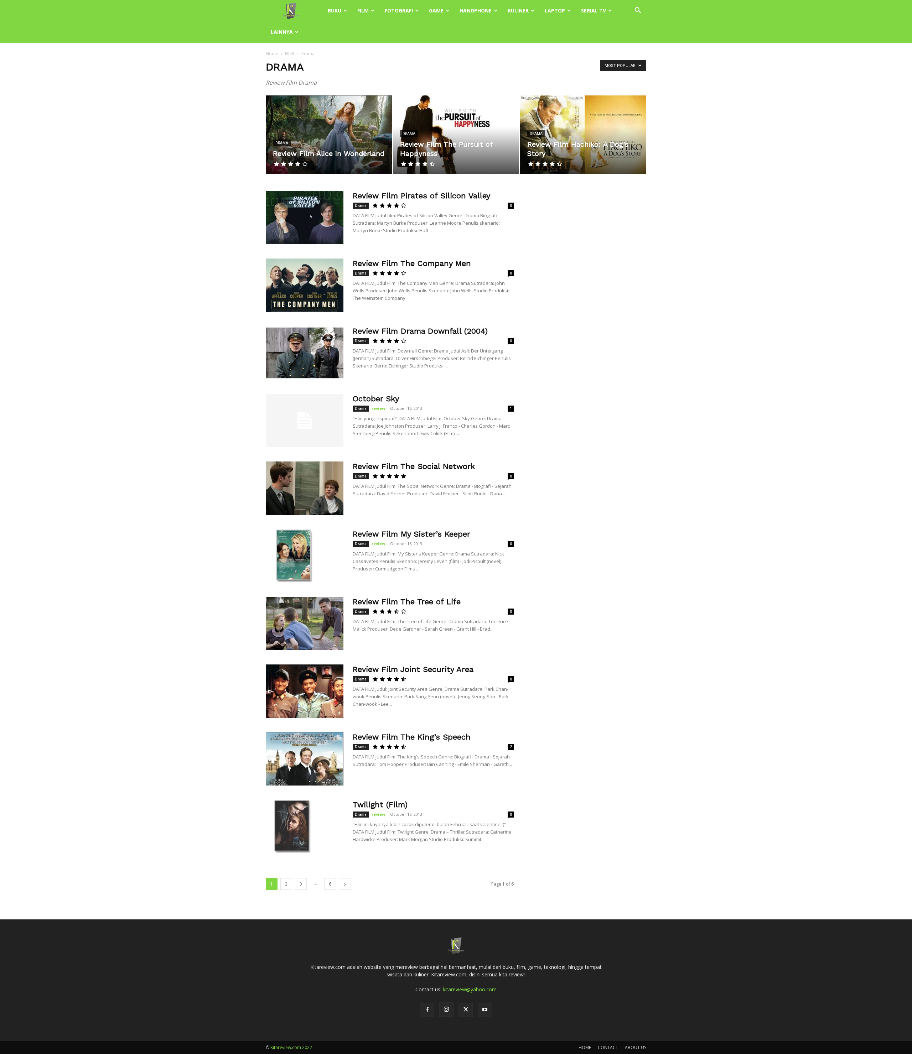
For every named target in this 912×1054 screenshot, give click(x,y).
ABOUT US (635, 1047)
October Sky (376, 398)
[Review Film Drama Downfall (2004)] (304, 353)
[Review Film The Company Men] (304, 285)
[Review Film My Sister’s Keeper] (292, 556)
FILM (363, 10)
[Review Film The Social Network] (304, 488)
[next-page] (345, 884)
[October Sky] (304, 420)
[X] (465, 1010)
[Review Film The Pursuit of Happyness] (456, 134)
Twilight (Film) (380, 804)
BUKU (334, 10)
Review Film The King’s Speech (412, 736)
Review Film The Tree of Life (407, 601)
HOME (585, 1047)
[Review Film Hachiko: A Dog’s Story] (583, 134)
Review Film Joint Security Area (413, 669)
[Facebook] (427, 1010)
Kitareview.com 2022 (291, 1047)
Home (272, 54)
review (378, 408)
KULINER (518, 10)
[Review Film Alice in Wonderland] (329, 134)
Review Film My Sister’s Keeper (411, 533)
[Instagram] (446, 1009)
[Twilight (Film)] (292, 826)
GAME (436, 10)
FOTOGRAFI (399, 10)
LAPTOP (555, 10)
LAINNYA (282, 31)
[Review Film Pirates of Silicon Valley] (304, 217)
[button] (637, 11)
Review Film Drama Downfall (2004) (420, 331)
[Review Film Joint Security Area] (304, 691)
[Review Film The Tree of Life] (304, 623)
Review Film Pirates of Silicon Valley (421, 195)
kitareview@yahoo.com (470, 989)
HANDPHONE (476, 10)
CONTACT (608, 1047)
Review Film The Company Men (412, 263)
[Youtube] (485, 1010)
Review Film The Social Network (414, 466)
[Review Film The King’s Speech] (304, 759)
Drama (281, 143)
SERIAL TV (593, 10)
